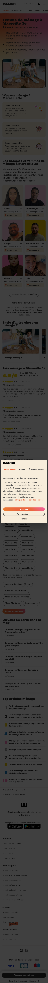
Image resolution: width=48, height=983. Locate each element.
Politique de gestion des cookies (29, 500)
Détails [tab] (22, 470)
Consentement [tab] (9, 470)
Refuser (24, 519)
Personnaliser (23, 514)
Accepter (24, 509)
